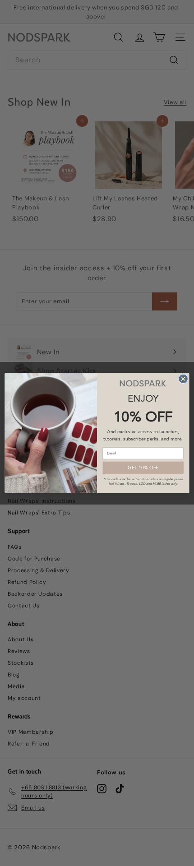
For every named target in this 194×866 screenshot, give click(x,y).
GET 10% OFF (143, 467)
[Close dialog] (183, 379)
